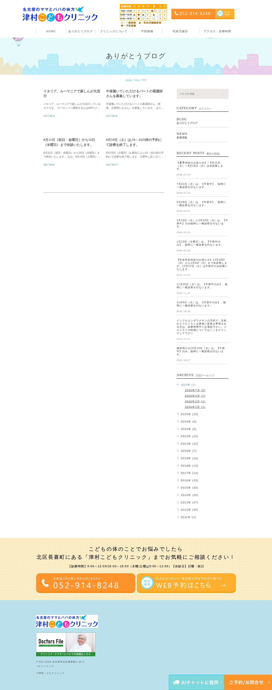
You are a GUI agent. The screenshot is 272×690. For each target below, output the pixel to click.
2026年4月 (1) (195, 395)
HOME (129, 80)
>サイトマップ (45, 666)
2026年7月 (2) (195, 390)
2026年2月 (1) (195, 401)
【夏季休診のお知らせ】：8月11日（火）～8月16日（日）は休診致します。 (200, 165)
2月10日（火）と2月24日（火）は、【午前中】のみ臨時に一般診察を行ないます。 (202, 223)
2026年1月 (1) (195, 407)
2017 (137, 80)
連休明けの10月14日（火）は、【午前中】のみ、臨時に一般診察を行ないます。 (201, 351)
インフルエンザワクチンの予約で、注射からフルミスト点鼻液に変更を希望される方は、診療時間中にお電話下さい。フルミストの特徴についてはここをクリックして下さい (202, 327)
